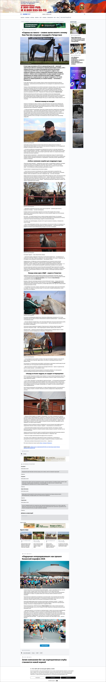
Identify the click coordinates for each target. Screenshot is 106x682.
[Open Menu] (21, 14)
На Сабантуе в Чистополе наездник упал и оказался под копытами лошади (63, 545)
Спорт (40, 17)
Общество (22, 17)
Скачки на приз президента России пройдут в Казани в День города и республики (50, 545)
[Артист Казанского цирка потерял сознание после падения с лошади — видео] (38, 535)
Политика (37, 17)
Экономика (27, 17)
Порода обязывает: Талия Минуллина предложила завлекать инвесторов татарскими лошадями (25, 545)
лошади (24, 453)
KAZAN (26, 14)
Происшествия (50, 17)
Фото (55, 17)
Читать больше (45, 645)
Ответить (23, 474)
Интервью (32, 17)
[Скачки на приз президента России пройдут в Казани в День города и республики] (51, 535)
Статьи (58, 17)
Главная (22, 21)
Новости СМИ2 (23, 522)
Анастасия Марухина (26, 650)
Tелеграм (45, 443)
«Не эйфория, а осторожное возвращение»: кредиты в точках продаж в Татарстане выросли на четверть (77, 61)
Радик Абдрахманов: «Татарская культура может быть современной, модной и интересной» (78, 39)
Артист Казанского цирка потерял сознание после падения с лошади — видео (38, 545)
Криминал (44, 17)
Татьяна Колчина (26, 451)
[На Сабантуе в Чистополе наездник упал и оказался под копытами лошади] (63, 535)
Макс (41, 443)
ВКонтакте (50, 443)
